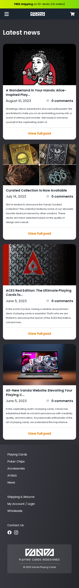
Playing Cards (17, 454)
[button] (8, 14)
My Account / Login (21, 504)
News (11, 482)
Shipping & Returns (21, 497)
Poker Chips (16, 461)
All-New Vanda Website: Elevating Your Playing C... (39, 392)
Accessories (16, 468)
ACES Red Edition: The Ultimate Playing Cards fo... (38, 292)
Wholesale (14, 511)
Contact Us (15, 525)
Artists (12, 475)
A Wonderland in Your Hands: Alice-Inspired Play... (36, 92)
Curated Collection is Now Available (36, 190)
